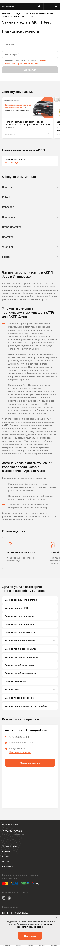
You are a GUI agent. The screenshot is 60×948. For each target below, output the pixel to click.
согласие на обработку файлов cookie (35, 925)
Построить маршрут (20, 751)
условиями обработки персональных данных (27, 61)
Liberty (6, 256)
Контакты (7, 866)
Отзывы (6, 861)
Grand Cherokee (11, 226)
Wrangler (7, 246)
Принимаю (30, 935)
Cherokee (7, 236)
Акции (5, 856)
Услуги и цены (10, 846)
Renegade (8, 206)
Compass (7, 187)
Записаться (30, 69)
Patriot (6, 197)
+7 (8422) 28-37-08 (19, 736)
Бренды (6, 851)
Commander (9, 216)
